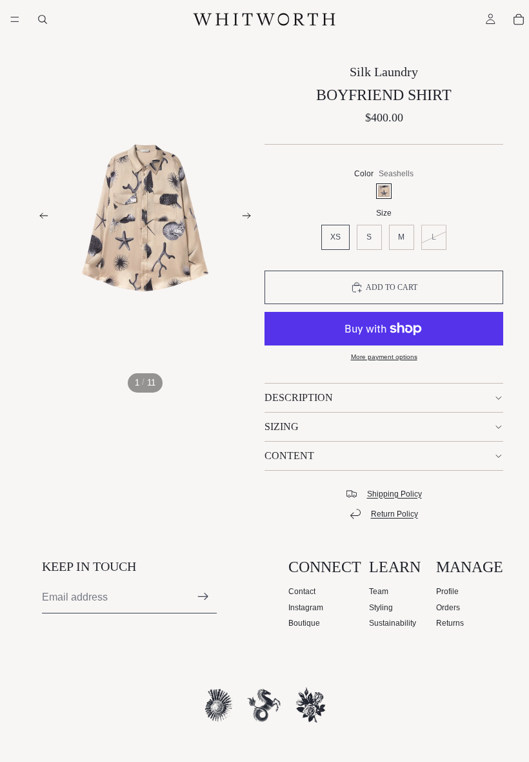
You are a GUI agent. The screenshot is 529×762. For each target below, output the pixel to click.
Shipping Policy (394, 494)
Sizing (281, 426)
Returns (450, 623)
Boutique (304, 623)
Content (289, 455)
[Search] (42, 19)
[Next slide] (250, 218)
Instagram (305, 607)
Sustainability (392, 623)
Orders (448, 607)
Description (298, 397)
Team (378, 591)
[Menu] (15, 19)
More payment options (384, 356)
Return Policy (394, 514)
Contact (301, 591)
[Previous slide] (40, 218)
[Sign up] (203, 596)
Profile (447, 591)
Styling (381, 607)
